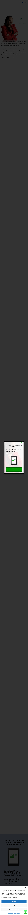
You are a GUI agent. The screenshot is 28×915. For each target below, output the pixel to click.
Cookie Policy (10, 913)
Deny (14, 905)
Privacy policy (17, 913)
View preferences (14, 909)
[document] (14, 457)
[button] (26, 887)
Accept (14, 901)
